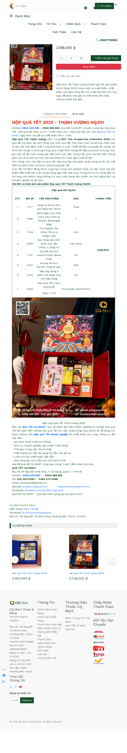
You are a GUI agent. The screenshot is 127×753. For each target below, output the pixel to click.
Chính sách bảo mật (49, 624)
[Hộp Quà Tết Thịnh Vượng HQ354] (92, 552)
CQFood (69, 629)
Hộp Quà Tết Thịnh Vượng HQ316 (29, 573)
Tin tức (51, 23)
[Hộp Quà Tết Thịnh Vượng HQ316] (35, 552)
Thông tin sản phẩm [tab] (55, 113)
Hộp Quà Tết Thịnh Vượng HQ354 (86, 573)
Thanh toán (44, 639)
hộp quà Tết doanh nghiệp (51, 434)
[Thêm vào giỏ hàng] (40, 567)
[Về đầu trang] (118, 733)
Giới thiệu (43, 650)
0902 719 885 (31, 508)
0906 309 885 (30, 128)
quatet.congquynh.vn (35, 486)
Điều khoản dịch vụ (49, 628)
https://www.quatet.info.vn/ (74, 486)
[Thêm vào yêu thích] (29, 567)
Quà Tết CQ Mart (75, 625)
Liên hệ (76, 32)
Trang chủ (35, 23)
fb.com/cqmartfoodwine (36, 512)
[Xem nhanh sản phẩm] (35, 567)
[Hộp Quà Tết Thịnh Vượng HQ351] (31, 65)
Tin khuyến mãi (46, 657)
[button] (112, 559)
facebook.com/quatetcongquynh (44, 490)
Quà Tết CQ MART (34, 426)
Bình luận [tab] (78, 113)
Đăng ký (27, 700)
